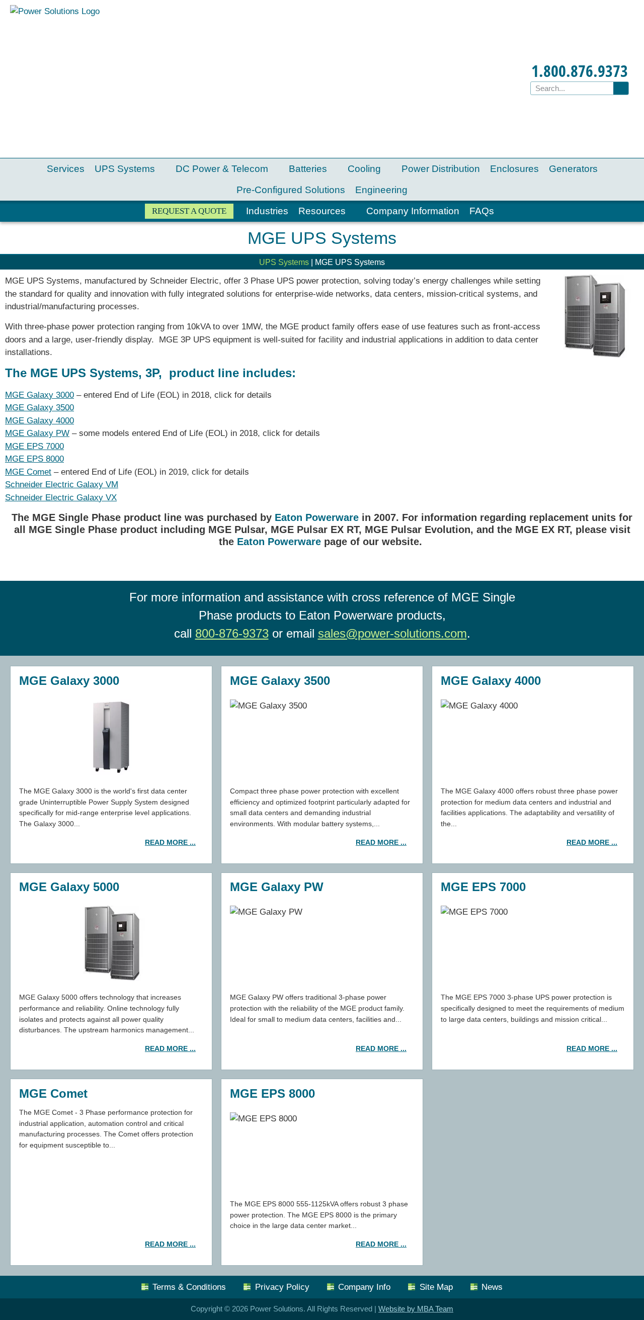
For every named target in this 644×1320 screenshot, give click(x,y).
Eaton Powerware (318, 517)
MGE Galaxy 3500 (39, 407)
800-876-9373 (232, 633)
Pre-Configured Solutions (290, 190)
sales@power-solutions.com (392, 633)
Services (66, 168)
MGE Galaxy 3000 (39, 395)
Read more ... (170, 842)
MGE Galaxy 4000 (39, 420)
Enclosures (514, 168)
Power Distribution (440, 168)
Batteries (308, 168)
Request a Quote (189, 211)
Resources (322, 211)
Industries (267, 211)
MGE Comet (28, 472)
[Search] (620, 88)
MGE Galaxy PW (37, 433)
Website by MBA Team (415, 1308)
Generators (573, 168)
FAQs (481, 211)
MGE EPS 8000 (34, 459)
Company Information (412, 211)
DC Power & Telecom (222, 168)
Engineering (381, 190)
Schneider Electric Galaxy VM (61, 484)
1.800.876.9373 (579, 70)
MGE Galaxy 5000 (69, 887)
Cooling (364, 168)
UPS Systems (125, 168)
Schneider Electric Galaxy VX (61, 497)
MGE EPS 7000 (34, 446)
